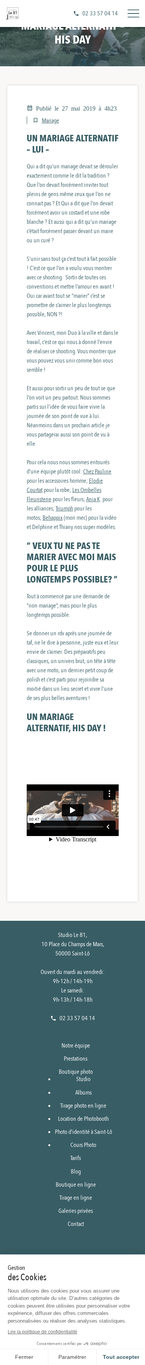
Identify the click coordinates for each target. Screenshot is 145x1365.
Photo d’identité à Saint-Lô (83, 1132)
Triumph (64, 508)
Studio (83, 1079)
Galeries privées (75, 1211)
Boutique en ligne (76, 1184)
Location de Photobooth (83, 1119)
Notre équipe (75, 1045)
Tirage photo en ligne (83, 1105)
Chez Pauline (97, 471)
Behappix (53, 518)
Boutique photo (76, 1072)
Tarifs (75, 1158)
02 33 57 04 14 (100, 13)
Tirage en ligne (76, 1198)
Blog (76, 1171)
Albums (83, 1092)
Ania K (93, 499)
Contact (76, 1224)
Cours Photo (83, 1145)
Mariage (50, 120)
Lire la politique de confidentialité (42, 1332)
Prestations (75, 1058)
